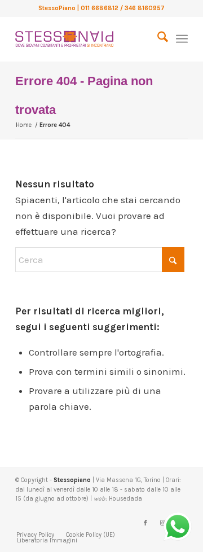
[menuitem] (157, 39)
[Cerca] (157, 39)
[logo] (84, 39)
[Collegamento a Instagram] (162, 523)
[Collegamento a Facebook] (145, 523)
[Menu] (182, 38)
